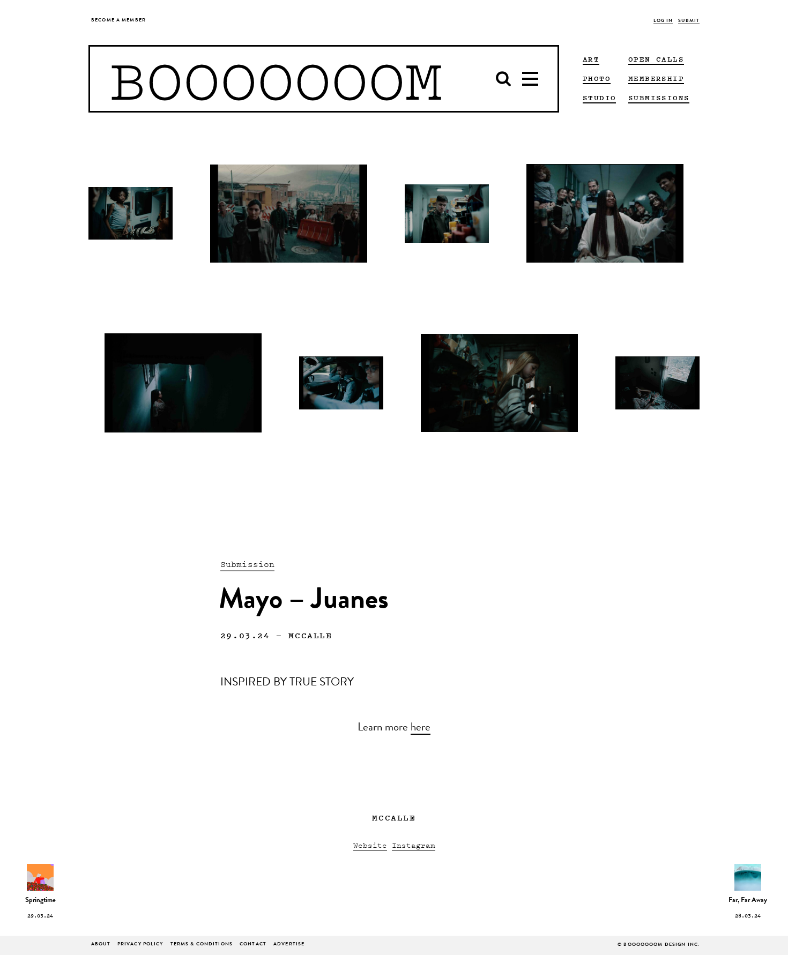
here (420, 728)
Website (370, 845)
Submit (689, 21)
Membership (656, 78)
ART (591, 59)
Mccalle (310, 635)
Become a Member (118, 20)
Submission (247, 564)
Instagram (413, 845)
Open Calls (656, 59)
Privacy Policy (140, 944)
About (100, 944)
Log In (663, 21)
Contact (253, 944)
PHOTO (597, 78)
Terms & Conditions (201, 944)
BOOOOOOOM (275, 79)
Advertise (288, 944)
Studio (599, 97)
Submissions (658, 97)
